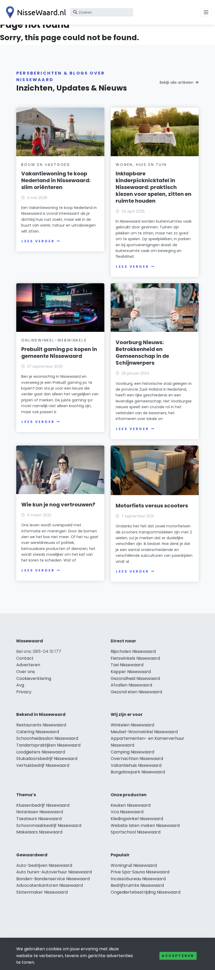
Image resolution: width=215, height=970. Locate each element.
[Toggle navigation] (206, 12)
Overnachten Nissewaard (137, 759)
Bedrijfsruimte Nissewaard (137, 885)
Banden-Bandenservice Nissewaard (53, 879)
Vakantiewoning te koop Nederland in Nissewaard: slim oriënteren (55, 180)
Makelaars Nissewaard (39, 832)
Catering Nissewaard (37, 732)
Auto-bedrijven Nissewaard (44, 865)
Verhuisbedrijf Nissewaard (42, 765)
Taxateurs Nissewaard (39, 819)
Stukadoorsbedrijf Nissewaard (46, 759)
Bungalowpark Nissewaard (138, 772)
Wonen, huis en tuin (141, 164)
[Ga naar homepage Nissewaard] (34, 12)
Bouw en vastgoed (45, 164)
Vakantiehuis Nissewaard (136, 765)
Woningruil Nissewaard (134, 865)
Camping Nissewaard (132, 752)
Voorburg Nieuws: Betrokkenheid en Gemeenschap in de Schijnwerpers (142, 352)
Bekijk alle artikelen (177, 82)
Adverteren (28, 665)
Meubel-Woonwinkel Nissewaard (144, 732)
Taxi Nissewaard (127, 665)
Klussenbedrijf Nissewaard (42, 805)
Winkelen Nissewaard (132, 725)
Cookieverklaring (33, 678)
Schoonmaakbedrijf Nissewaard (48, 825)
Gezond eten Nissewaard (136, 692)
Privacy (23, 692)
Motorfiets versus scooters (152, 505)
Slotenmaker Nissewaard (42, 892)
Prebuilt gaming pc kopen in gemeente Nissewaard (59, 352)
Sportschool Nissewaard (135, 832)
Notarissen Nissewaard (39, 812)
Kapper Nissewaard (131, 672)
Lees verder (38, 241)
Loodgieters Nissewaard (40, 752)
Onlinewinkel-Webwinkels (54, 340)
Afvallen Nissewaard (131, 685)
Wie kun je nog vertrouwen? (58, 504)
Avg (20, 685)
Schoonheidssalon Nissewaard (47, 738)
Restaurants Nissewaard (41, 725)
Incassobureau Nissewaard (138, 879)
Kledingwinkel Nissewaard (137, 819)
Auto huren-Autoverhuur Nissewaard (54, 872)
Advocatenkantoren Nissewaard (49, 885)
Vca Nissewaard (127, 812)
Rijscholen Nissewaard (133, 651)
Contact (25, 658)
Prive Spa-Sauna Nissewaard (140, 872)
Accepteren (178, 955)
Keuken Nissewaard (130, 805)
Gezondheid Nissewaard (135, 678)
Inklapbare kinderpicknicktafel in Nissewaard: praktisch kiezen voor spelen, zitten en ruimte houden (153, 187)
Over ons (25, 672)
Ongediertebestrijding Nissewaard (145, 892)
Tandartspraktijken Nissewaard (48, 745)
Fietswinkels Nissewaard (135, 658)
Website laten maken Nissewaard (145, 825)
